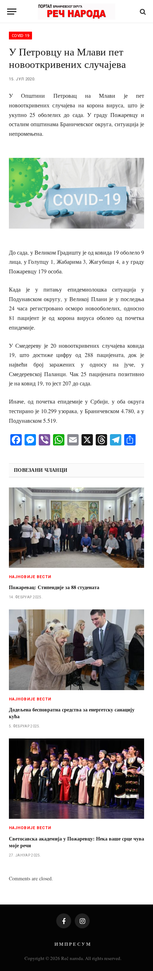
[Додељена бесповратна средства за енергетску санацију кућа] (76, 649)
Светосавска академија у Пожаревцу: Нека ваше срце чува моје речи (76, 842)
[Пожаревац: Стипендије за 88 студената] (76, 527)
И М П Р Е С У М (72, 943)
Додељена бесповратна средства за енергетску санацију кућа (71, 713)
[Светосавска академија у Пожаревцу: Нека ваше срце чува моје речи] (76, 778)
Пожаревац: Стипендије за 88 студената (54, 587)
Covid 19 (20, 35)
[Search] (142, 12)
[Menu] (11, 12)
